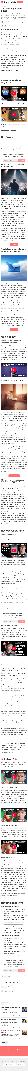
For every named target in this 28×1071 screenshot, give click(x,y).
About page (4, 67)
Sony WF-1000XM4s (7, 787)
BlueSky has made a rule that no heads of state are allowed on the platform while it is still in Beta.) (13, 295)
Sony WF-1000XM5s (19, 800)
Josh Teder (6, 21)
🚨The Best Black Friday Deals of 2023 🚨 (10, 1031)
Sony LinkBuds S (6, 825)
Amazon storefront (11, 895)
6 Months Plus (16, 59)
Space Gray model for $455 (9, 675)
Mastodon (4, 319)
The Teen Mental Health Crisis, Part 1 (14, 951)
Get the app (20, 1064)
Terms (16, 1061)
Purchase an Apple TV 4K (8, 130)
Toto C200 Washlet (6, 472)
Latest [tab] (6, 1003)
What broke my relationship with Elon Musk (10, 1008)
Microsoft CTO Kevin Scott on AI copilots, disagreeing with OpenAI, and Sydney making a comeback (15, 944)
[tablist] (7, 986)
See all (4, 1042)
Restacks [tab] (10, 986)
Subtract (7, 347)
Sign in (25, 2)
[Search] (25, 1003)
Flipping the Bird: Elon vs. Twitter (13, 938)
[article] (14, 1012)
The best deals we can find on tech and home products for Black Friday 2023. (10, 1034)
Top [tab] (2, 1003)
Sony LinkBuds (5, 857)
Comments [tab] (4, 986)
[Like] (2, 26)
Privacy (12, 1061)
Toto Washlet (11, 412)
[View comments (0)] (5, 26)
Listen (25, 22)
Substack (7, 1068)
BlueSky (10, 285)
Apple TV (13, 492)
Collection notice (22, 1061)
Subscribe (20, 2)
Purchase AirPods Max (7, 752)
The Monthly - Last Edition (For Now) (10, 1020)
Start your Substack (10, 1064)
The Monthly (4, 6)
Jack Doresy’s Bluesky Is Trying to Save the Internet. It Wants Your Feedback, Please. (15, 917)
